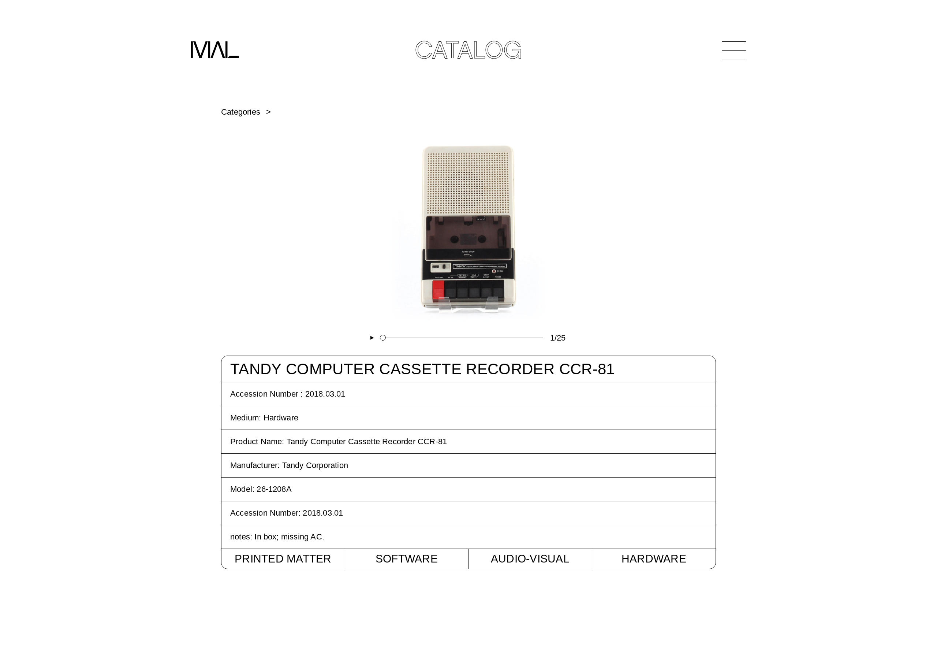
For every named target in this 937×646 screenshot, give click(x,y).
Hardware (653, 559)
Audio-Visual (530, 559)
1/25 (558, 337)
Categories (240, 111)
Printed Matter (283, 559)
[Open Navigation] (734, 50)
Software (407, 559)
